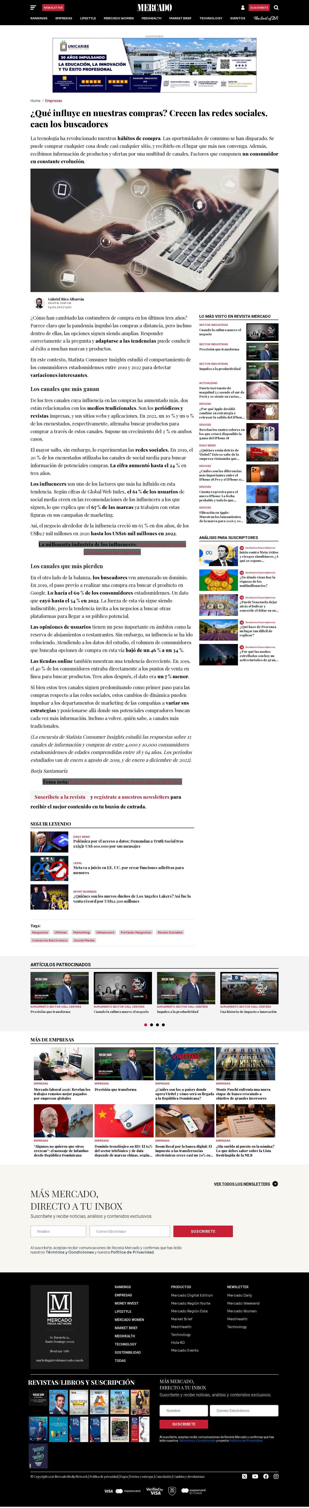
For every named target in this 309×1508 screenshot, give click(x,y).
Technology (210, 18)
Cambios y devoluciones (189, 1477)
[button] (145, 1024)
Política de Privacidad (132, 1252)
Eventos (237, 18)
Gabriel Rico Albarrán (66, 299)
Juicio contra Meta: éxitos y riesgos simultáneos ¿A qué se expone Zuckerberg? (259, 558)
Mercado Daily (239, 1295)
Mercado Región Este (189, 1311)
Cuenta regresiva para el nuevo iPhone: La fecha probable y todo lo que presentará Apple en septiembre (218, 500)
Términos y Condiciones (70, 1252)
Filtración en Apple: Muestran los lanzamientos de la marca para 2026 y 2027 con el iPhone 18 (221, 518)
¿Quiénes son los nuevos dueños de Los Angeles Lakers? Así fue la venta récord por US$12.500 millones (132, 899)
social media (84, 940)
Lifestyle (88, 18)
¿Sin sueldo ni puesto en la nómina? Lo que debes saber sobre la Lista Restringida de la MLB (245, 1150)
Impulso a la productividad (220, 369)
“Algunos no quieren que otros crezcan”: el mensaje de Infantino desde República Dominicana (61, 1150)
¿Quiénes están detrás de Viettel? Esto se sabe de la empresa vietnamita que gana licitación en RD (219, 456)
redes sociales (170, 932)
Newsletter (53, 7)
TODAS (120, 1361)
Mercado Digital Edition (192, 1295)
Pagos (124, 1477)
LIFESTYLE (123, 1312)
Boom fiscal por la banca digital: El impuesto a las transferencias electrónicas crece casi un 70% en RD (183, 1153)
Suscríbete (259, 7)
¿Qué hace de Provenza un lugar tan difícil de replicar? (258, 631)
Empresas (63, 18)
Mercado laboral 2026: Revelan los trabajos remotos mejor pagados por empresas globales (62, 1093)
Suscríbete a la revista (60, 796)
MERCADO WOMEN (129, 1320)
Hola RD (178, 1342)
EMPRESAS (123, 1295)
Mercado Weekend (243, 1303)
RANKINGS (123, 1287)
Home (35, 100)
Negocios (40, 932)
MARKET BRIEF (126, 1328)
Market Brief (180, 18)
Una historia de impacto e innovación (248, 1012)
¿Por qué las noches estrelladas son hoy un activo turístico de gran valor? (257, 657)
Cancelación (163, 1477)
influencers (105, 932)
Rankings (39, 18)
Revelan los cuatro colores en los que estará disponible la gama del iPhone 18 (222, 433)
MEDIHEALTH (125, 1336)
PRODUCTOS (181, 1287)
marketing (81, 932)
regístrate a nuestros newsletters (131, 796)
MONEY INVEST (127, 1303)
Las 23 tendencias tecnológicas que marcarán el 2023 (126, 781)
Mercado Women (119, 18)
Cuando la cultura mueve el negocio (121, 1012)
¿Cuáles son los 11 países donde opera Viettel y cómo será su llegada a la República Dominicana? (184, 1093)
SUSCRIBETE (203, 1231)
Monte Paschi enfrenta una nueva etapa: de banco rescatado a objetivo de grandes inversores (243, 1093)
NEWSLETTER (237, 1287)
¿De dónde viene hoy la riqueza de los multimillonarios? (257, 581)
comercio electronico (49, 940)
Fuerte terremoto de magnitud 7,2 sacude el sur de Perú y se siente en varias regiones (221, 394)
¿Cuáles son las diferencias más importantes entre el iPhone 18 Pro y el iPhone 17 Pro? (220, 477)
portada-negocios (136, 932)
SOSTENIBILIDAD (128, 1353)
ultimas (61, 932)
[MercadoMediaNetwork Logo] (60, 1308)
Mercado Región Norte (190, 1303)
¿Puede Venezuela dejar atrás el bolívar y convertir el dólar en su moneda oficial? (258, 608)
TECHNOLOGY (125, 1344)
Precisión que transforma (219, 349)
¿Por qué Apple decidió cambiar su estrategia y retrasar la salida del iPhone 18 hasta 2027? (221, 415)
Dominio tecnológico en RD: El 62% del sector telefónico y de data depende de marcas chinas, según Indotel (123, 1153)
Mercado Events (185, 1350)
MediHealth (151, 18)
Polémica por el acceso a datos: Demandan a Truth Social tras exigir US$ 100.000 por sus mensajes (128, 844)
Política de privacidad (104, 1477)
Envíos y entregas (141, 1477)
